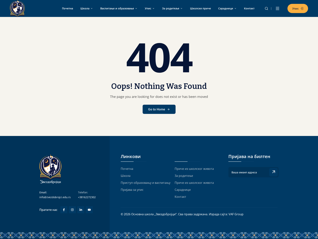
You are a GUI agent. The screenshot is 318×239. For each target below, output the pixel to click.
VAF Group (236, 214)
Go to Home (156, 109)
